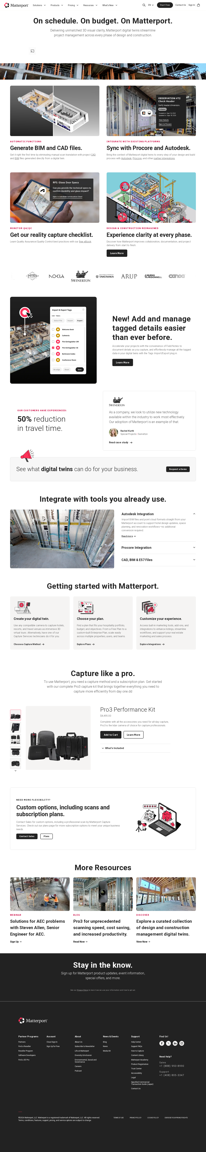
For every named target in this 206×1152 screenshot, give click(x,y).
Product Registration (139, 1064)
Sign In (192, 5)
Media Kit (107, 1051)
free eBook (85, 241)
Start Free (165, 5)
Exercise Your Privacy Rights (176, 1118)
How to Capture (137, 1051)
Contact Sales (27, 836)
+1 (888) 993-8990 (171, 1066)
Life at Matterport (82, 1051)
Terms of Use (119, 1118)
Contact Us (180, 5)
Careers (78, 1066)
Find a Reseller (24, 1046)
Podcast (78, 1071)
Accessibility (136, 1073)
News (105, 1046)
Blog (105, 1042)
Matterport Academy (139, 1060)
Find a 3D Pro (23, 1060)
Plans (46, 836)
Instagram (181, 1043)
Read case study (118, 442)
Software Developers (27, 1055)
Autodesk (126, 158)
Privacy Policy (82, 990)
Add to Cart (111, 734)
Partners (21, 1042)
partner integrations (164, 158)
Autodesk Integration (138, 514)
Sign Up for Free (53, 1046)
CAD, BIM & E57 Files (137, 560)
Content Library (137, 1055)
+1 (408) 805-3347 (171, 1075)
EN (149, 5)
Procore (137, 158)
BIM (17, 158)
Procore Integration (136, 548)
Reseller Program (25, 1051)
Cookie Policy (153, 1118)
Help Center (136, 1042)
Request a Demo (178, 469)
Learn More (117, 253)
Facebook (161, 1043)
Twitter (168, 1043)
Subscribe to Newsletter (85, 1046)
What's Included (114, 748)
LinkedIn (175, 1043)
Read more (127, 536)
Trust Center (136, 1069)
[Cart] (198, 5)
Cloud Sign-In (52, 1042)
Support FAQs (136, 1046)
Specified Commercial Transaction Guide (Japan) (142, 1083)
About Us (78, 1042)
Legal (133, 1077)
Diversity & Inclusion (83, 1055)
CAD (93, 154)
